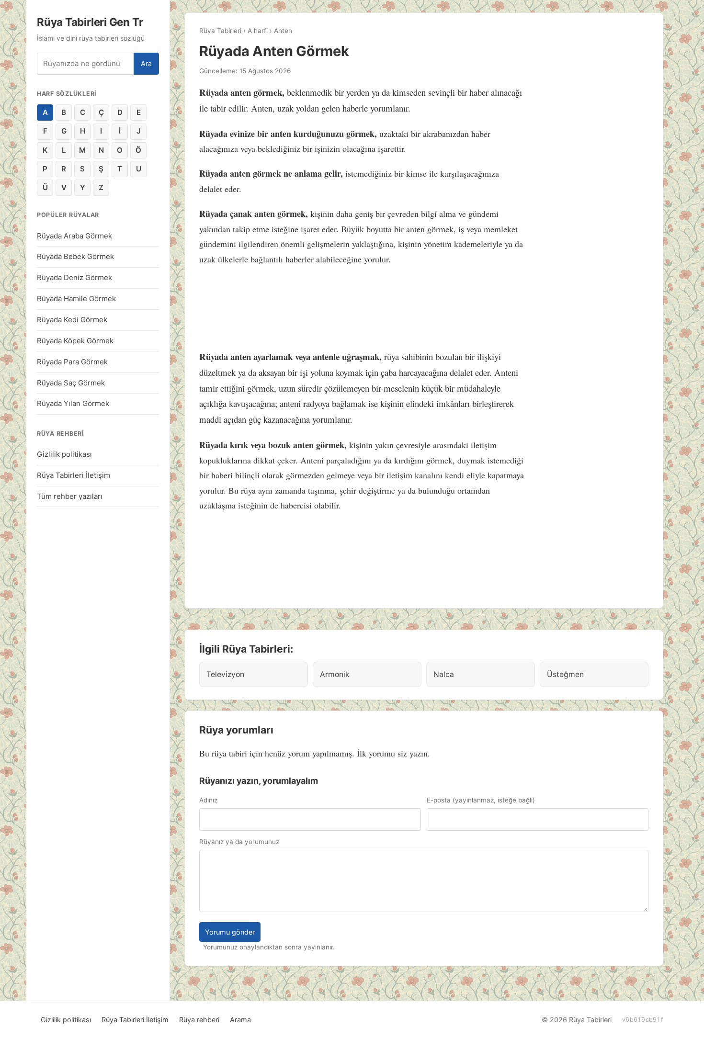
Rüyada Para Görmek (72, 361)
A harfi (258, 30)
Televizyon (225, 674)
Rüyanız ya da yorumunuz (239, 842)
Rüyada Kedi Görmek (72, 319)
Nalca (443, 674)
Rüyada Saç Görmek (71, 382)
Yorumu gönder (230, 932)
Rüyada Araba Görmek (74, 235)
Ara (146, 63)
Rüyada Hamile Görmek (76, 298)
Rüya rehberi (199, 1019)
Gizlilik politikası (64, 454)
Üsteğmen (565, 674)
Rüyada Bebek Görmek (75, 256)
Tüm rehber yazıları (69, 496)
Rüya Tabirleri (220, 30)
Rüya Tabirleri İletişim (73, 475)
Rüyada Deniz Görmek (74, 277)
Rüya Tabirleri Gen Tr (90, 21)
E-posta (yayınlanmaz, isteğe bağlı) (481, 800)
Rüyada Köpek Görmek (75, 340)
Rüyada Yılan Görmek (73, 403)
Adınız (208, 800)
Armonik (335, 674)
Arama (240, 1019)
